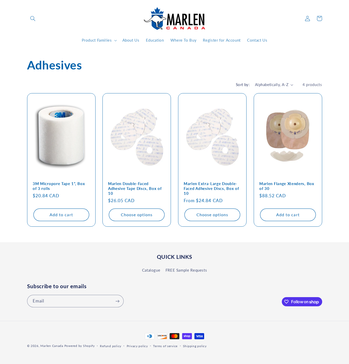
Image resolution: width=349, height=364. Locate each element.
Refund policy (110, 346)
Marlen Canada (51, 345)
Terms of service (165, 346)
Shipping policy (195, 346)
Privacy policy (137, 346)
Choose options (137, 214)
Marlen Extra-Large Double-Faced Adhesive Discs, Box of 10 (211, 188)
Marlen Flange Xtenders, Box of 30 (286, 186)
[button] (33, 18)
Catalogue (151, 270)
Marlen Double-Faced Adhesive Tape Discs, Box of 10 (135, 188)
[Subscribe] (117, 301)
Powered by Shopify (79, 345)
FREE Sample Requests (186, 270)
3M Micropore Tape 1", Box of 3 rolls (59, 186)
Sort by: (243, 84)
